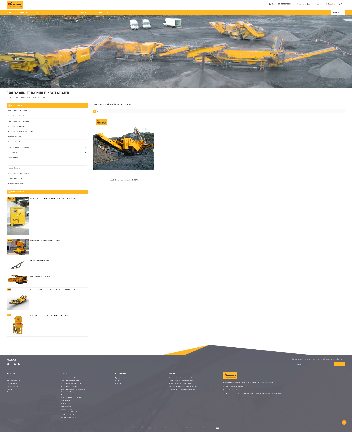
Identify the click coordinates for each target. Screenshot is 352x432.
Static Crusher (13, 157)
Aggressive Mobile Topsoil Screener (180, 383)
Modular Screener (14, 168)
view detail (123, 185)
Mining (117, 380)
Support (68, 12)
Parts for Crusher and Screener (19, 147)
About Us (23, 12)
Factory (9, 389)
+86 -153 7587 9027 (284, 4)
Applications (85, 12)
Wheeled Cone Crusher (16, 142)
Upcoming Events (12, 383)
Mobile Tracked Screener (16, 126)
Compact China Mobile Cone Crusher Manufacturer (186, 378)
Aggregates (119, 378)
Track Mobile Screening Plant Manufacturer (183, 386)
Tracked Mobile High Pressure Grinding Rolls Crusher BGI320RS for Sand (53, 290)
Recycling (118, 383)
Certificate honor (12, 386)
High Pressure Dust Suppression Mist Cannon (45, 240)
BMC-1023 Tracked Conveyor (39, 260)
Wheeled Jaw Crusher (15, 137)
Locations (331, 4)
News (8, 392)
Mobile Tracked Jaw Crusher (17, 110)
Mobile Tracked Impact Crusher (19, 121)
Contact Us (103, 12)
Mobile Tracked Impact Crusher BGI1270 (124, 180)
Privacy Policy (146, 428)
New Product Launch (13, 380)
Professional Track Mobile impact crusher (182, 389)
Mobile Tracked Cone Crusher (18, 116)
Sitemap (139, 428)
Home (9, 12)
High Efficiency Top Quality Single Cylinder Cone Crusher (49, 315)
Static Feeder (12, 152)
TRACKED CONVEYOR (15, 178)
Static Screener (13, 163)
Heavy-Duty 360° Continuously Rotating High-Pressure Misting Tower (53, 198)
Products (40, 12)
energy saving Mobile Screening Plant (181, 380)
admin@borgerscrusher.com (312, 4)
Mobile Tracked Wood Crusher (18, 173)
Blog (54, 12)
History (9, 378)
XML (151, 428)
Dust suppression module (16, 184)
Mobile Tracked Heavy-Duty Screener (21, 131)
